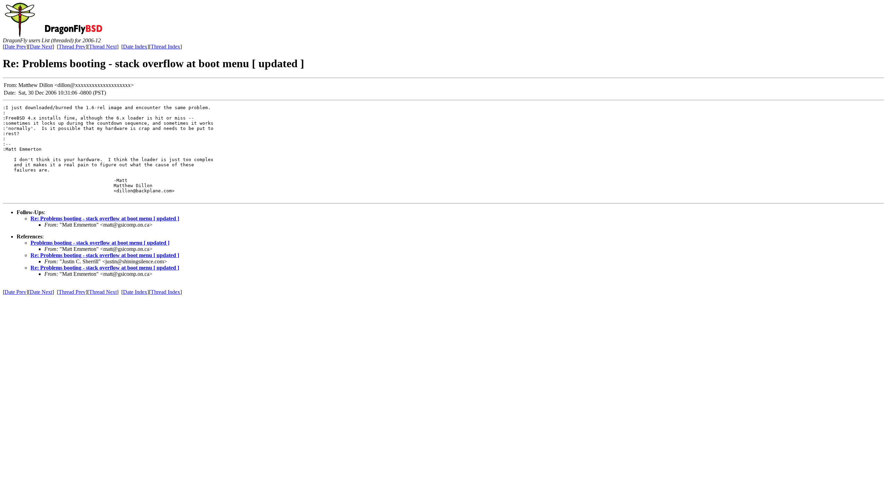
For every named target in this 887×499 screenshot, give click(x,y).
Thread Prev (72, 47)
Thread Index (165, 47)
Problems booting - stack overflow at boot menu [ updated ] (99, 243)
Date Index (135, 47)
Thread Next (103, 47)
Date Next (41, 47)
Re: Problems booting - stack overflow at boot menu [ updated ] (104, 218)
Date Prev (15, 47)
